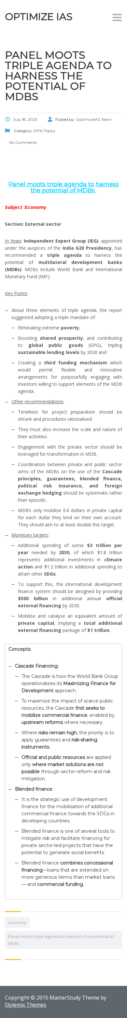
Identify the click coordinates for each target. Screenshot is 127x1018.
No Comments (22, 142)
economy (17, 922)
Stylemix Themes (25, 1004)
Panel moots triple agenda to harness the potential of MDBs (61, 939)
